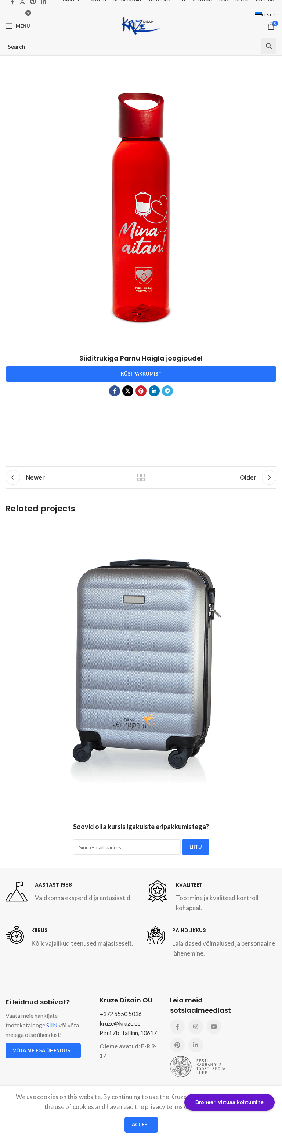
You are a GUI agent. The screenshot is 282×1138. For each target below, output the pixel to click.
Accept (141, 1124)
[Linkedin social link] (154, 390)
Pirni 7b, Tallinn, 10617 (128, 1032)
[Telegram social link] (28, 12)
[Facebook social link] (114, 390)
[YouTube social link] (214, 1026)
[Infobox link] (69, 891)
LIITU (195, 847)
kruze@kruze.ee (120, 1023)
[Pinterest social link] (141, 390)
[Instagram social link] (195, 1026)
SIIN (52, 1024)
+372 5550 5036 (121, 1013)
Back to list (141, 477)
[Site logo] (141, 25)
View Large (270, 528)
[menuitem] (265, 15)
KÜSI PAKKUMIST (141, 374)
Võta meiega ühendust (43, 1050)
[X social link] (127, 390)
